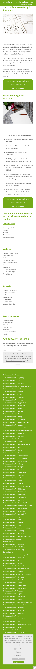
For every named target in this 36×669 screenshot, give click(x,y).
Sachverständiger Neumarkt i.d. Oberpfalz (17, 574)
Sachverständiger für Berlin (12, 389)
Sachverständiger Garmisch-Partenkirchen (17, 430)
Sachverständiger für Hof (11, 439)
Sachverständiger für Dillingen (13, 467)
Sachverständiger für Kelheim (13, 522)
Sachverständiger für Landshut (13, 557)
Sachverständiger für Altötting (13, 531)
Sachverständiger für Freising (13, 425)
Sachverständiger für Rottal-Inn (14, 547)
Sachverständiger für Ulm (11, 621)
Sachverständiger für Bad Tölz (13, 380)
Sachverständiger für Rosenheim (14, 596)
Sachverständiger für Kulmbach (13, 483)
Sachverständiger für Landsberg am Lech (17, 555)
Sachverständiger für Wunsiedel (14, 511)
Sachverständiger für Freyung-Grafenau (16, 444)
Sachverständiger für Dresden (13, 408)
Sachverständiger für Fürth (12, 447)
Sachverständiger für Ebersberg (13, 411)
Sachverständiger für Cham (12, 394)
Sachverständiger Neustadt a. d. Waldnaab (17, 505)
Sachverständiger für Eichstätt (13, 414)
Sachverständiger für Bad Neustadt (15, 461)
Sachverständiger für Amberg (13, 375)
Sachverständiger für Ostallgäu (13, 544)
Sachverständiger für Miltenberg (14, 494)
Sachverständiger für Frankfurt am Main (16, 422)
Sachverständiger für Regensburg (14, 588)
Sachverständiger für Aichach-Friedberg (16, 528)
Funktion (19, 652)
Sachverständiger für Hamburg (13, 433)
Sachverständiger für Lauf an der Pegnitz (17, 486)
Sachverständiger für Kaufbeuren (14, 472)
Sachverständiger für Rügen (12, 599)
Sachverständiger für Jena (12, 519)
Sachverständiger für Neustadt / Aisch (16, 503)
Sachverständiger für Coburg (13, 464)
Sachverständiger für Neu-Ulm (13, 500)
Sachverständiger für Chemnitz (13, 397)
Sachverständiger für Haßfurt (13, 450)
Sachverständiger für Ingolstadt (14, 517)
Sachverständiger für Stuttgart (13, 613)
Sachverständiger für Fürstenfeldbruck (16, 428)
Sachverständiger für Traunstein (14, 619)
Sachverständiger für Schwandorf (14, 514)
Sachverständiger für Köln (12, 525)
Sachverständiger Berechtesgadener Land (17, 386)
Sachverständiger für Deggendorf (14, 403)
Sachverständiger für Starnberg (13, 607)
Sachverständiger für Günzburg (13, 469)
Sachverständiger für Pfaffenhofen (14, 585)
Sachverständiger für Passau (12, 582)
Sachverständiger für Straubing (13, 610)
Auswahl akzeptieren (18, 659)
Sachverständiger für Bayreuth (13, 436)
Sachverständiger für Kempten (13, 475)
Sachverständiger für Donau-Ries (14, 533)
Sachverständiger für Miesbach (13, 566)
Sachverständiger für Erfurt (12, 627)
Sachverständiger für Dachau (13, 400)
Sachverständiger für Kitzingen (13, 478)
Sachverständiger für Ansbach (13, 442)
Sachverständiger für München (13, 571)
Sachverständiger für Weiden (13, 591)
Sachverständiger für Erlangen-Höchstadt (17, 536)
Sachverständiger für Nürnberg (13, 577)
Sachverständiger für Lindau (12, 563)
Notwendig (19, 648)
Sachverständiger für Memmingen (14, 492)
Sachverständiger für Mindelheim (14, 497)
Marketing (19, 655)
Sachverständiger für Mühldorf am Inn (16, 569)
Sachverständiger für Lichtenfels (14, 489)
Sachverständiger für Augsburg (13, 378)
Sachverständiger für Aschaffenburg (15, 455)
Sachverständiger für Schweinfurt (14, 605)
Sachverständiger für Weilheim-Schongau (17, 624)
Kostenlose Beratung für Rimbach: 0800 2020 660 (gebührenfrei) (18, 84)
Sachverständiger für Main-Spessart (15, 453)
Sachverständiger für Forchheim (14, 419)
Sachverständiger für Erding (12, 416)
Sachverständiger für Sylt (11, 616)
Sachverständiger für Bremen (13, 391)
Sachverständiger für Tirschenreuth (15, 508)
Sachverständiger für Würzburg (13, 633)
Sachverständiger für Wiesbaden (14, 630)
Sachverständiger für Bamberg (13, 383)
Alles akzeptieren (18, 662)
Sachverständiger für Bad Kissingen (15, 458)
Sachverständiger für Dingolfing (14, 405)
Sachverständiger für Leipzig (12, 560)
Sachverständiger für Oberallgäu (14, 580)
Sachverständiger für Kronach (13, 480)
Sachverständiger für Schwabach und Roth (17, 602)
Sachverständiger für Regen (12, 594)
